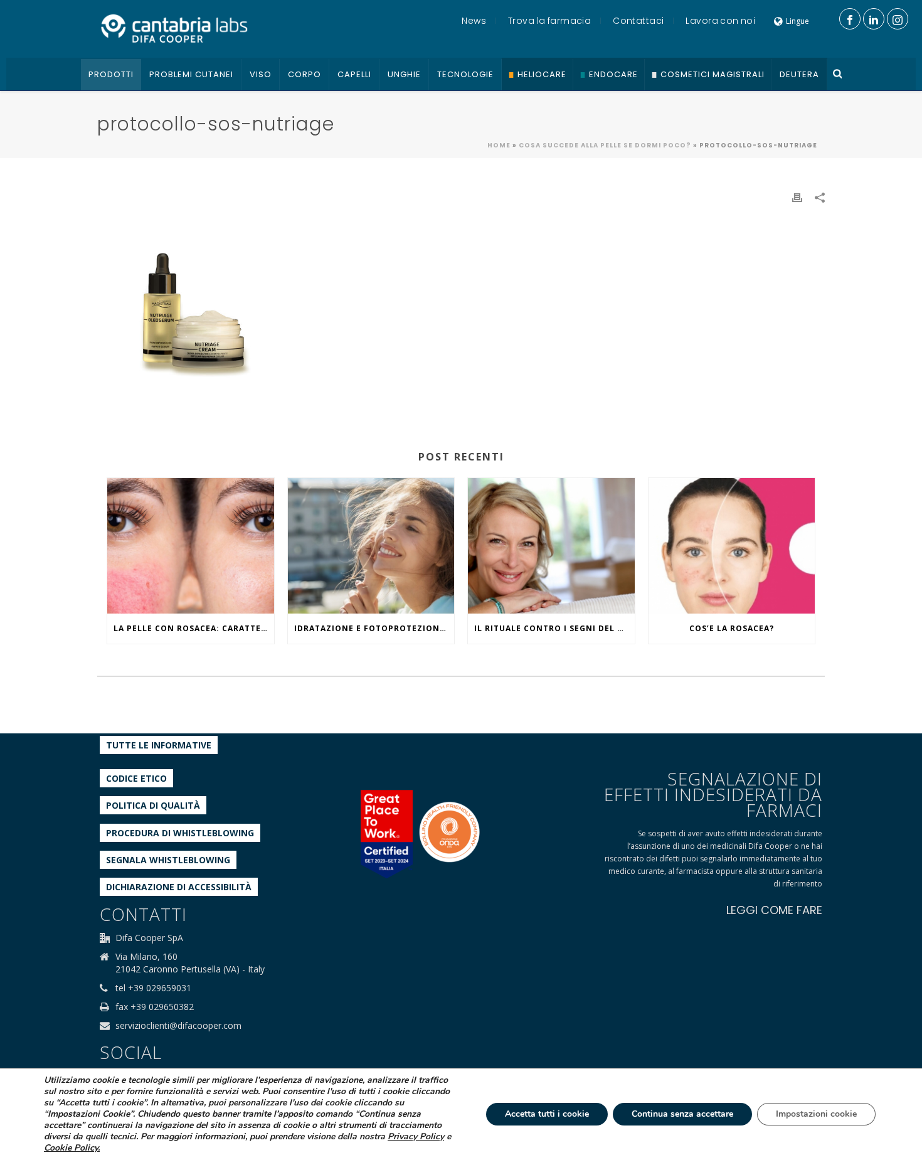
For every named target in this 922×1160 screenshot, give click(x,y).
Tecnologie (465, 74)
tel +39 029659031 (153, 988)
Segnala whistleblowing (168, 860)
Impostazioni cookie (816, 1114)
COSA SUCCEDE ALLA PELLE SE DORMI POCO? (605, 145)
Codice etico (136, 778)
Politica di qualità (153, 805)
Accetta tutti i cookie (547, 1114)
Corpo (304, 74)
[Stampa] (797, 197)
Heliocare (541, 74)
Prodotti (111, 74)
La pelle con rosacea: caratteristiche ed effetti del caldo (194, 628)
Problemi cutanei (191, 74)
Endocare (613, 74)
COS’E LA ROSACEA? (731, 628)
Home (499, 145)
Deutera (799, 74)
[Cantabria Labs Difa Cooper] (174, 28)
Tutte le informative (158, 745)
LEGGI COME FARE (774, 910)
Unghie (404, 74)
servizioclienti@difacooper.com (178, 1025)
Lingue (797, 21)
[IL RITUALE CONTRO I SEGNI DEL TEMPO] (551, 546)
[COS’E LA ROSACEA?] (732, 546)
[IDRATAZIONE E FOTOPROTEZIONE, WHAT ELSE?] (371, 546)
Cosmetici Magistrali (712, 74)
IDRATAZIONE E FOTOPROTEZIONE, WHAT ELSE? (374, 628)
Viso (261, 74)
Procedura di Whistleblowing (180, 833)
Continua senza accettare (682, 1114)
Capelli (354, 74)
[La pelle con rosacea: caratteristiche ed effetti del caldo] (190, 546)
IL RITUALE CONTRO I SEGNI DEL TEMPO (554, 628)
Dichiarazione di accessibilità (179, 887)
